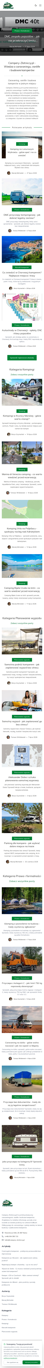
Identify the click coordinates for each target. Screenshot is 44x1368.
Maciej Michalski (7, 1300)
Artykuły (6, 1246)
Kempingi (22, 144)
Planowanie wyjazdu (22, 660)
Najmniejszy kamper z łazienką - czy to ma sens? (20, 1265)
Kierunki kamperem (22, 267)
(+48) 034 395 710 (11, 1236)
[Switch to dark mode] (36, 5)
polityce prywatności (10, 1358)
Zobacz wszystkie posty (22, 374)
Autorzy (6, 1291)
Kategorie (7, 1310)
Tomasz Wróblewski (9, 1304)
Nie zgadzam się (12, 1362)
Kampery (5, 1315)
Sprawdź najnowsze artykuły (22, 358)
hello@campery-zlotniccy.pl (15, 1240)
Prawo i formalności (22, 31)
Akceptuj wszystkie (31, 1362)
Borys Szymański (8, 1296)
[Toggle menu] (40, 5)
